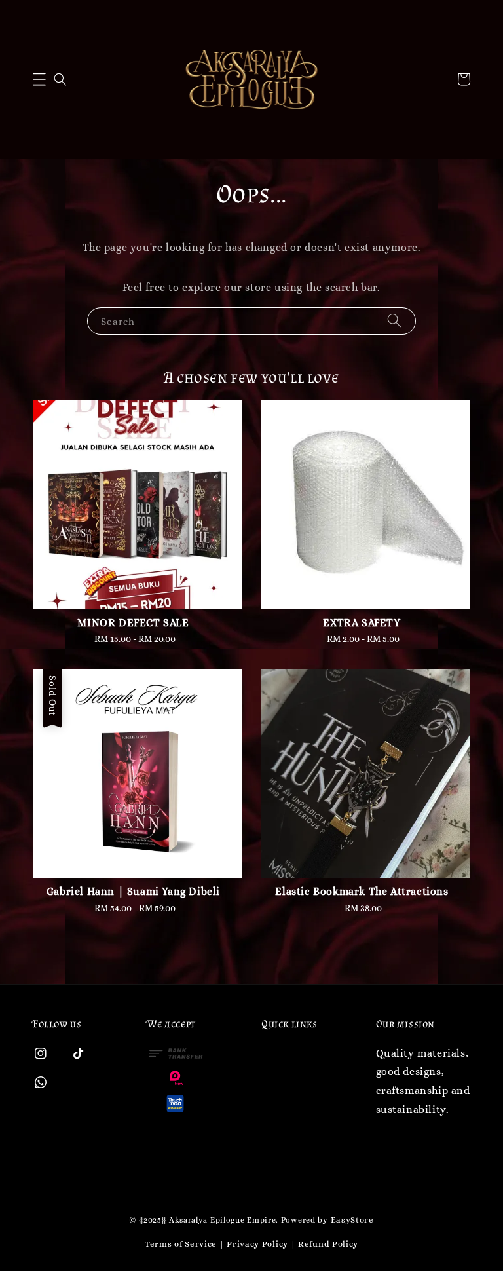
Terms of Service (181, 1244)
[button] (39, 79)
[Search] (394, 320)
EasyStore (352, 1219)
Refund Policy (328, 1244)
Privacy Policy (257, 1244)
